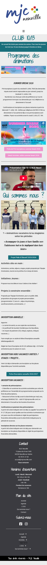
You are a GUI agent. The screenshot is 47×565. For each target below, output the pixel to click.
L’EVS (23, 506)
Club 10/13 (23, 543)
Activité (23, 501)
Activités (21, 540)
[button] (23, 31)
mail (33, 99)
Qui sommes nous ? (23, 509)
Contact (23, 512)
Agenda (23, 504)
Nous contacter (23, 462)
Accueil (21, 534)
